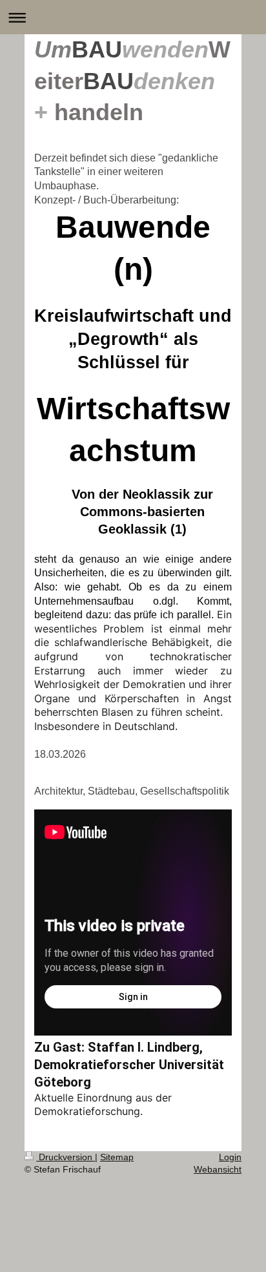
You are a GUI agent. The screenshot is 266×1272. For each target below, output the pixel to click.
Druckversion (65, 1157)
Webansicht (217, 1169)
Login (230, 1157)
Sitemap (117, 1157)
